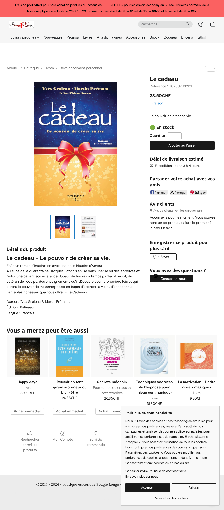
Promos (73, 37)
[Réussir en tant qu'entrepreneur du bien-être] (70, 356)
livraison (156, 103)
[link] (170, 496)
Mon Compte (62, 439)
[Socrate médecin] (112, 356)
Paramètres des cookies (112, 499)
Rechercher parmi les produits (30, 444)
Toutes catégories (23, 37)
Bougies (170, 37)
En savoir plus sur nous (141, 476)
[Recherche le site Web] (187, 24)
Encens (187, 37)
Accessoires (135, 37)
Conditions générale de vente (30, 492)
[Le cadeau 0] (62, 227)
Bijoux (154, 37)
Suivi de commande (96, 442)
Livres (88, 37)
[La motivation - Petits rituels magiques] (196, 356)
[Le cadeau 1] (88, 227)
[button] (21, 24)
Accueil (13, 68)
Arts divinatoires (109, 37)
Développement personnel (81, 68)
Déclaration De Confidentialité (76, 492)
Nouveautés (53, 37)
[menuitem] (208, 68)
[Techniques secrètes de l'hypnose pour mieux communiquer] (154, 356)
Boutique (31, 68)
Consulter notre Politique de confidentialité (155, 471)
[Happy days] (27, 356)
